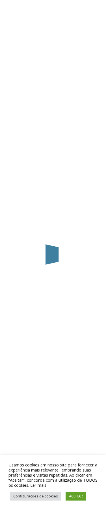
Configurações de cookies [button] (35, 496)
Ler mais (38, 485)
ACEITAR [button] (76, 496)
